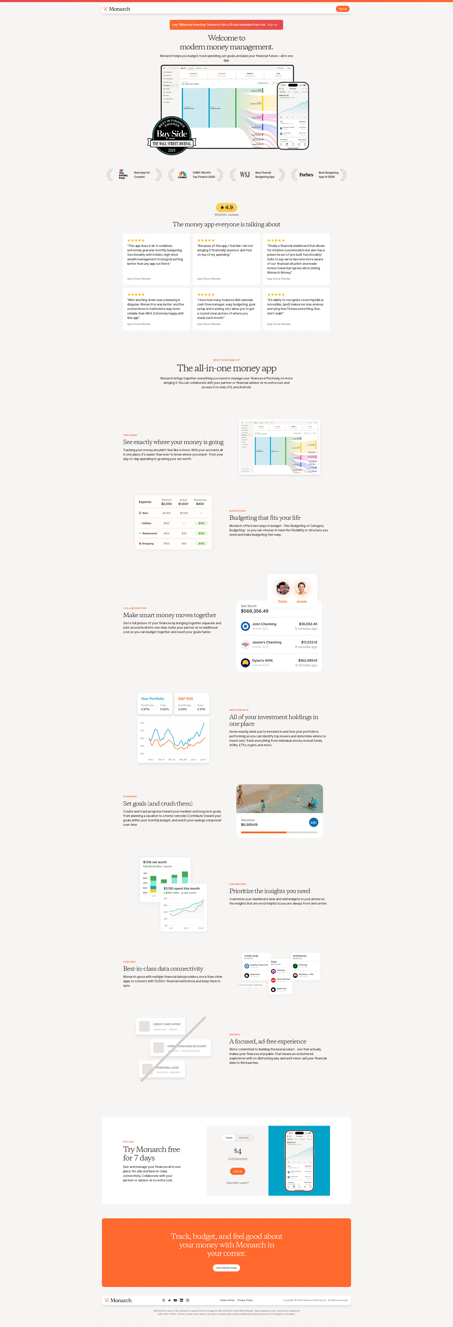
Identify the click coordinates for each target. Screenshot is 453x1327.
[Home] (116, 9)
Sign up (343, 8)
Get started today (226, 1267)
